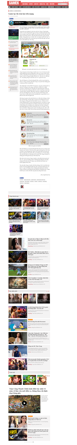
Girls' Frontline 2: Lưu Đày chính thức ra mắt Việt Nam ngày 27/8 (38, 278)
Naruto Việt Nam (19, 22)
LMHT (20, 7)
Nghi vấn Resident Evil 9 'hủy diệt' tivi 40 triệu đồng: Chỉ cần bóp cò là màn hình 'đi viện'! (14, 72)
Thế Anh (29, 341)
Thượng (36, 181)
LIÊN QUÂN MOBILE (27, 7)
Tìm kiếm (67, 4)
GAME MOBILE (25, 4)
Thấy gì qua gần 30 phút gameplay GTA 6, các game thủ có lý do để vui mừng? (43, 208)
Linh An (29, 424)
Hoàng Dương (30, 246)
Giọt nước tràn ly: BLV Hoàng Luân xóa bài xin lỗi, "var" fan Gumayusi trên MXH (13, 77)
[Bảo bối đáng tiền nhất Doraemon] (17, 325)
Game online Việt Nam (41, 179)
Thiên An (29, 327)
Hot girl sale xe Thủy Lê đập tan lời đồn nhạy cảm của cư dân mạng (38, 239)
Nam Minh (30, 274)
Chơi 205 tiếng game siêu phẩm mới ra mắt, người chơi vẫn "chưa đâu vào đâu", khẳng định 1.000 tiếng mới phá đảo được (13, 66)
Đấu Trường (27, 181)
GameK (11, 10)
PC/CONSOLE (58, 7)
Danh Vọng (22, 181)
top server (45, 181)
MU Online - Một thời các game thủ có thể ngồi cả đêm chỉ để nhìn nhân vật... (15, 208)
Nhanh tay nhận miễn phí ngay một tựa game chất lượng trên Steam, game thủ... (15, 221)
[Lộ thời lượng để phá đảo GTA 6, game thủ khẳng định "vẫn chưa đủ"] (29, 202)
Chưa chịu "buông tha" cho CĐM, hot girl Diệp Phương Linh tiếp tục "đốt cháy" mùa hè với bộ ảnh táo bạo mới (38, 334)
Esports (33, 274)
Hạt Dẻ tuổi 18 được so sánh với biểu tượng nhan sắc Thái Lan (37, 419)
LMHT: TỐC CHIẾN (36, 7)
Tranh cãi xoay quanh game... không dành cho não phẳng (13, 37)
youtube (65, 1)
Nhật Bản (40, 181)
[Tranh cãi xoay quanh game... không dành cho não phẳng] (13, 32)
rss (68, 1)
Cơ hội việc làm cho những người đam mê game (14, 42)
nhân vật (21, 183)
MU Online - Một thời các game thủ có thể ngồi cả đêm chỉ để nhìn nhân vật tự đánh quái (13, 60)
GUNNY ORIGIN (15, 7)
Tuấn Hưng (30, 259)
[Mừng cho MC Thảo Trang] (17, 351)
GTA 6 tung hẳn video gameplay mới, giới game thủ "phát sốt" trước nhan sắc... (15, 234)
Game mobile (26, 183)
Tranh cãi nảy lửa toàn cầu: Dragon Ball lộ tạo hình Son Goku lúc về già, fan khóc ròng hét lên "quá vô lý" (14, 89)
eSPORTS (31, 4)
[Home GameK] (9, 7)
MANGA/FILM (42, 4)
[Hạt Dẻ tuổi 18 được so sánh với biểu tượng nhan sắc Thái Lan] (17, 422)
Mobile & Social (36, 246)
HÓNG (47, 4)
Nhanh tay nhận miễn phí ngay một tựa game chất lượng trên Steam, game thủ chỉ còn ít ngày (38, 431)
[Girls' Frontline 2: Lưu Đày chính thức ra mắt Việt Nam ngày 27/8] (17, 283)
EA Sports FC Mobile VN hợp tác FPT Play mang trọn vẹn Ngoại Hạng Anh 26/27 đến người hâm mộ (38, 266)
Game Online (17, 10)
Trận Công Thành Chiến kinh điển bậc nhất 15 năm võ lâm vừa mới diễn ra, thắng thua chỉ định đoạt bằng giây (28, 391)
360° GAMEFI (65, 7)
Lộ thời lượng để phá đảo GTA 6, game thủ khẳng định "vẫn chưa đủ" (28, 208)
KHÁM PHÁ (36, 4)
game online (33, 179)
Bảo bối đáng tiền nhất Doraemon (36, 321)
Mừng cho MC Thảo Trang (35, 346)
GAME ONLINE (51, 7)
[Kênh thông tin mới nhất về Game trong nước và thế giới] (14, 3)
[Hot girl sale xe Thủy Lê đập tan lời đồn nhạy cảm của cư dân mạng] (17, 244)
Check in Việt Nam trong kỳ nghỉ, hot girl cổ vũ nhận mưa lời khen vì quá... (43, 221)
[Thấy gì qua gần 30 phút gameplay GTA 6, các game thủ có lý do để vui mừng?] (43, 202)
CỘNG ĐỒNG (52, 4)
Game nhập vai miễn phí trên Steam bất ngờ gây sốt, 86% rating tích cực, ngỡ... (29, 221)
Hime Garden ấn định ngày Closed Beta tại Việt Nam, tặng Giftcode (14, 46)
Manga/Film (34, 327)
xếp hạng (32, 181)
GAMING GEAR (44, 7)
